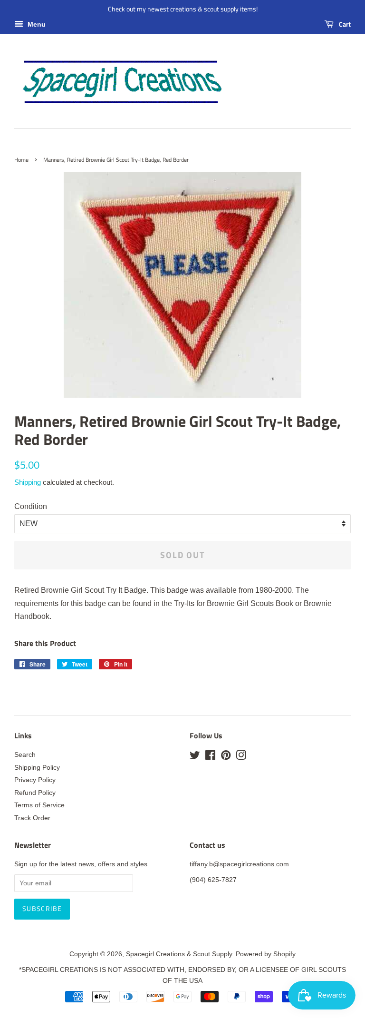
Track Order (32, 818)
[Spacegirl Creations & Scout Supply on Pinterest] (226, 757)
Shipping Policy (37, 767)
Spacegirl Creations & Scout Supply (179, 954)
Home (21, 159)
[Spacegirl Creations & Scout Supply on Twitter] (195, 757)
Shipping (27, 482)
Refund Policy (35, 792)
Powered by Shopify (266, 954)
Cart (344, 24)
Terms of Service (39, 805)
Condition (30, 506)
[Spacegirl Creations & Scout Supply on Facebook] (210, 757)
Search (25, 754)
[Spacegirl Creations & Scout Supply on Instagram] (241, 757)
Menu (36, 24)
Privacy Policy (35, 780)
